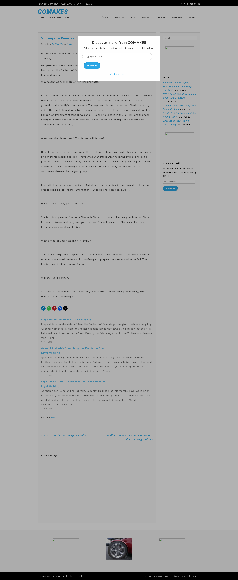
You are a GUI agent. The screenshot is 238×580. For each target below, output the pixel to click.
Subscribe (92, 65)
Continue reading (119, 74)
